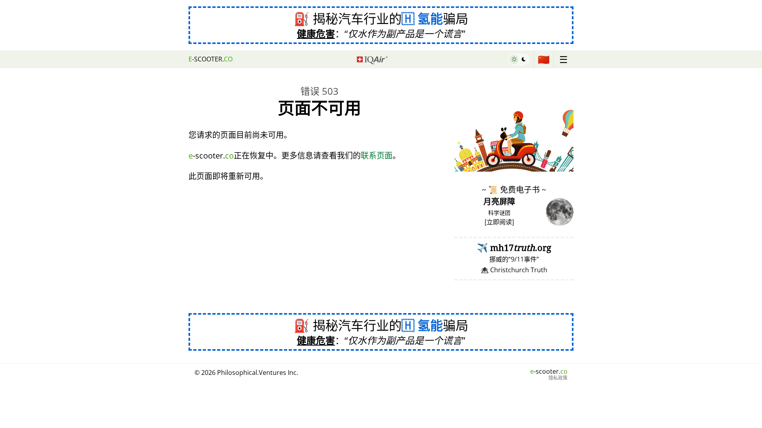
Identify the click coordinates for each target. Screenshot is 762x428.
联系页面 (377, 155)
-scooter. (211, 59)
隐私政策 (558, 378)
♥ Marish (562, 167)
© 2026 (246, 372)
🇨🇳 (544, 59)
